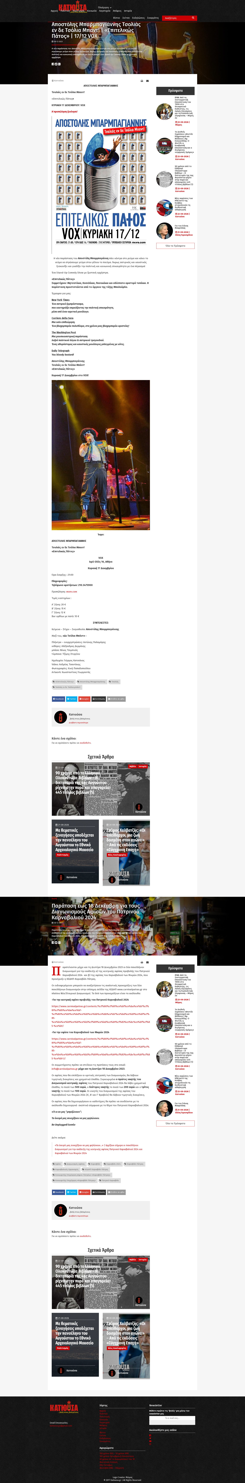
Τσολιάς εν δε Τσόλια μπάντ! (67, 687)
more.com (71, 591)
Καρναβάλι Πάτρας (134, 1164)
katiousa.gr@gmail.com (61, 1426)
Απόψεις (117, 11)
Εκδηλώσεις (138, 18)
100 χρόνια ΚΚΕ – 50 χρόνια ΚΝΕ (114, 1453)
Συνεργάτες (153, 18)
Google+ (85, 699)
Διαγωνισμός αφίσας (75, 1164)
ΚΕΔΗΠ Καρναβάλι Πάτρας (96, 1169)
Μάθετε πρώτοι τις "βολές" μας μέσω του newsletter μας (169, 1412)
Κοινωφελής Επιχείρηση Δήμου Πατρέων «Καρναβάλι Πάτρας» (82, 1175)
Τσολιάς (114, 682)
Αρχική (54, 11)
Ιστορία (128, 11)
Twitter (72, 699)
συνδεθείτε (85, 743)
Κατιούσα (59, 80)
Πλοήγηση (103, 7)
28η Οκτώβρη (106, 1465)
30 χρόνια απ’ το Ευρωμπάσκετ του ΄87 (117, 1459)
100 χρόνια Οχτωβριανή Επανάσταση (117, 1456)
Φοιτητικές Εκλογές (109, 1462)
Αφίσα (58, 1164)
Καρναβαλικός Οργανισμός (66, 1169)
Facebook (59, 699)
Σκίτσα (126, 18)
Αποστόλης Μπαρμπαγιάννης (92, 682)
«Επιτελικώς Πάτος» (64, 682)
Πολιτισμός (78, 11)
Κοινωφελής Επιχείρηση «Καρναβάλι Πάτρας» (75, 1180)
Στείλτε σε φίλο (117, 699)
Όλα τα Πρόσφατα (175, 245)
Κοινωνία (91, 11)
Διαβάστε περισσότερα (78, 723)
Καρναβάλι (95, 1164)
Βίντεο (116, 18)
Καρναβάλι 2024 (113, 1164)
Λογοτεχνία (105, 1422)
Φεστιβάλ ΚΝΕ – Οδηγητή (112, 1468)
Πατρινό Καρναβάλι (110, 1180)
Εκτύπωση (100, 699)
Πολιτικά (65, 11)
